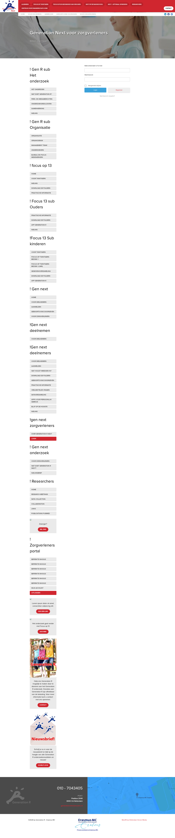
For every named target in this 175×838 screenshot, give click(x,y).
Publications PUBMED (40, 514)
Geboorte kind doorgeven (66, 14)
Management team (39, 145)
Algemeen (25, 4)
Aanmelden (49, 14)
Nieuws (34, 113)
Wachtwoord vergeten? (107, 96)
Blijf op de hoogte (39, 407)
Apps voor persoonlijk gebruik (41, 401)
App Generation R (38, 225)
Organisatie (36, 136)
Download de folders (40, 188)
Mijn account (37, 588)
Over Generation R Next (41, 434)
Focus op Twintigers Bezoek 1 (40, 258)
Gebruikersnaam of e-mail (93, 66)
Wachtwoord (88, 75)
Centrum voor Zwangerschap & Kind (34, 8)
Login (33, 439)
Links (33, 509)
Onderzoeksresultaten (41, 104)
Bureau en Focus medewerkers (38, 156)
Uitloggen (35, 593)
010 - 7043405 (70, 788)
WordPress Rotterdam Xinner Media (134, 820)
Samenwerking (37, 109)
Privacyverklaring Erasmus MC (87, 830)
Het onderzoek (37, 89)
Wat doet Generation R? (41, 94)
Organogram (37, 141)
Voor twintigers (38, 179)
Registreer (119, 90)
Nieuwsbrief (36, 473)
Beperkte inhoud (38, 559)
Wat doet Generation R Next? (41, 467)
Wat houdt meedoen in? (41, 371)
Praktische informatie (41, 193)
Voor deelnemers (34, 14)
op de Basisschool (94, 4)
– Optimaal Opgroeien (117, 4)
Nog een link (43, 611)
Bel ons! (43, 529)
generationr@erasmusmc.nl (72, 806)
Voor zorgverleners (88, 14)
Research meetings (39, 494)
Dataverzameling (38, 395)
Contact (168, 8)
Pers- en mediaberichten (41, 99)
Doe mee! (43, 632)
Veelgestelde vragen (40, 390)
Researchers (136, 4)
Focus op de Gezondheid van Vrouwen (67, 4)
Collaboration (37, 504)
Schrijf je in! (43, 765)
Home (23, 14)
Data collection (38, 499)
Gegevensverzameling (41, 271)
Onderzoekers (37, 150)
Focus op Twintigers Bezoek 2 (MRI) (40, 265)
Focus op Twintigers (41, 4)
